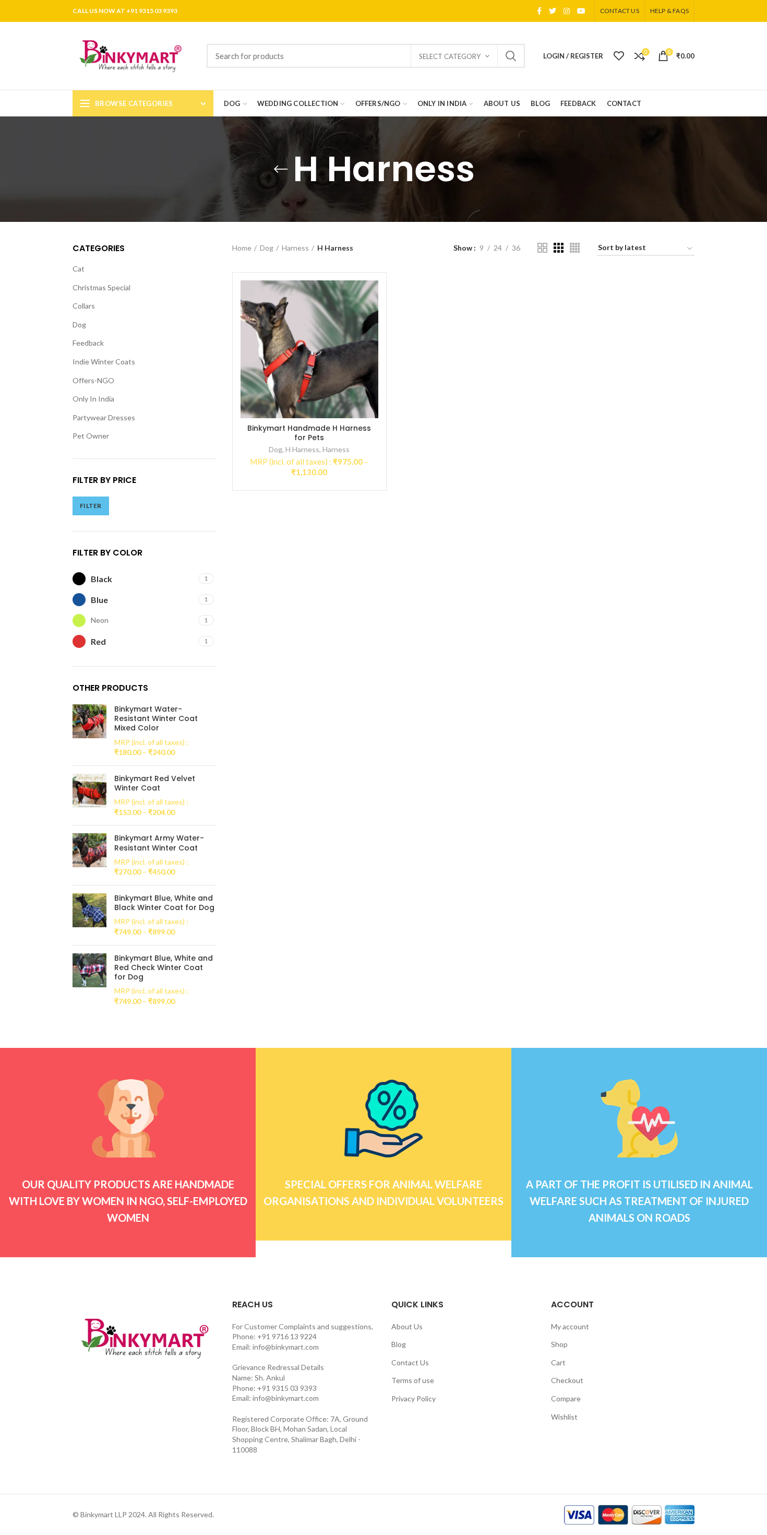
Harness (93, 398)
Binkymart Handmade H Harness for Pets (309, 432)
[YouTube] (581, 11)
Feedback (88, 557)
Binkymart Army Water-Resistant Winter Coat (159, 1078)
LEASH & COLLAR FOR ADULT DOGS (131, 496)
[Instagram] (566, 11)
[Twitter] (552, 11)
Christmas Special (101, 287)
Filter (198, 741)
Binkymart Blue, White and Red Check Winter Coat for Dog (163, 1203)
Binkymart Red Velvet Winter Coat (154, 1018)
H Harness (106, 454)
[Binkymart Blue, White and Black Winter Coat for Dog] (89, 1151)
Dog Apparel (100, 380)
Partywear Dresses (104, 632)
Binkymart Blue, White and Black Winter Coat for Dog (164, 1138)
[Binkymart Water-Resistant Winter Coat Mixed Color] (89, 966)
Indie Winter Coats (104, 576)
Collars (84, 305)
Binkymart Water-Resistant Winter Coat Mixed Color (156, 954)
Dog (79, 324)
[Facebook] (539, 11)
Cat (79, 268)
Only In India (93, 613)
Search (511, 56)
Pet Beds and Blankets (117, 539)
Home (241, 247)
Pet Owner (91, 650)
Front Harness (111, 435)
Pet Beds (95, 520)
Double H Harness (117, 417)
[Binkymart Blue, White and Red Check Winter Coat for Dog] (89, 1215)
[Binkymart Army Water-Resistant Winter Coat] (89, 1091)
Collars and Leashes (112, 342)
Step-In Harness (115, 473)
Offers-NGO (93, 595)
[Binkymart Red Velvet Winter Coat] (89, 1031)
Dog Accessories (108, 361)
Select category (450, 56)
